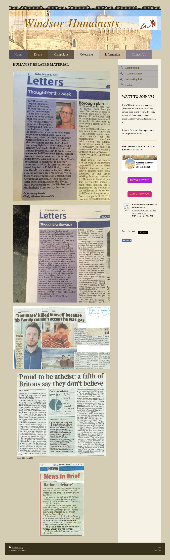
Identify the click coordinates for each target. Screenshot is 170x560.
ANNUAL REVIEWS (139, 194)
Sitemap (20, 548)
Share (128, 240)
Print (14, 548)
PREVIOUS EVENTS (139, 180)
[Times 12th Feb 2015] (61, 414)
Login (159, 547)
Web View (157, 550)
